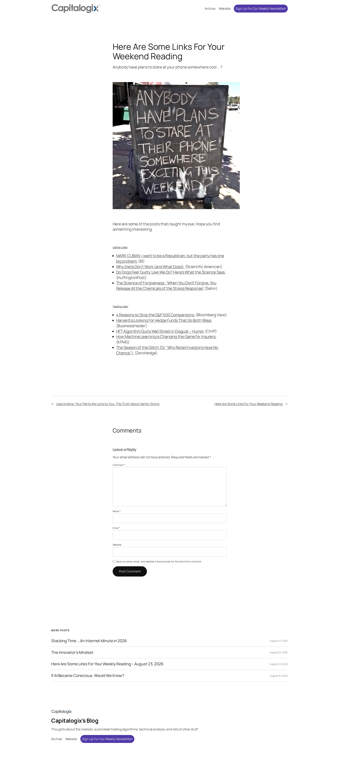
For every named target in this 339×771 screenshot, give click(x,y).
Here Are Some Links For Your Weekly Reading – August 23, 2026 (107, 664)
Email (116, 528)
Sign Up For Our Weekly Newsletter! (261, 8)
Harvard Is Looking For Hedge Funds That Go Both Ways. (164, 320)
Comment (119, 465)
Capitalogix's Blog (74, 720)
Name (117, 511)
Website (117, 544)
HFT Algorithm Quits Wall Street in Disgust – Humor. (160, 331)
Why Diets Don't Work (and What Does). (150, 266)
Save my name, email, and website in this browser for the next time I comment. (159, 561)
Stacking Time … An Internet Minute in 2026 (89, 641)
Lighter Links (120, 247)
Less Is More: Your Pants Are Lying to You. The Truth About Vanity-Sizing (107, 404)
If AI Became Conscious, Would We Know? (87, 675)
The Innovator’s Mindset (72, 652)
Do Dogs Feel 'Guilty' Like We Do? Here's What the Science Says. (171, 272)
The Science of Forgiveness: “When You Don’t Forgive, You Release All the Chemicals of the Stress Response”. (166, 285)
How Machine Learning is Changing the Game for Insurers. (166, 336)
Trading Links (120, 306)
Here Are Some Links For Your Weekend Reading (249, 404)
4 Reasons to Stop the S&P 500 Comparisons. (155, 314)
